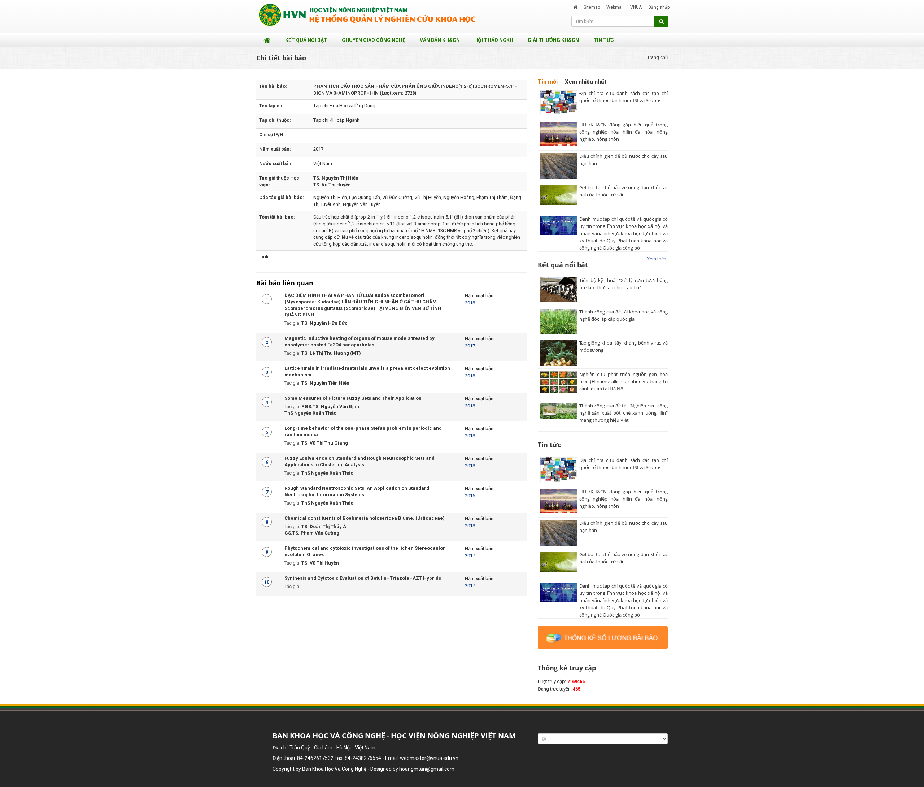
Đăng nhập (659, 7)
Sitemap (592, 7)
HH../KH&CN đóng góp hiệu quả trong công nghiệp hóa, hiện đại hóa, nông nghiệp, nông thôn (623, 131)
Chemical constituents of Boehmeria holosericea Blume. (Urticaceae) (364, 518)
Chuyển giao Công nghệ (373, 40)
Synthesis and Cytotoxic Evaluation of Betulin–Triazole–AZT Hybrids (362, 578)
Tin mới (548, 81)
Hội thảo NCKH (493, 40)
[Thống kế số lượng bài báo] (603, 637)
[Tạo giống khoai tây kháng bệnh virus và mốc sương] (558, 352)
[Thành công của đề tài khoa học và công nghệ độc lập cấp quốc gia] (558, 321)
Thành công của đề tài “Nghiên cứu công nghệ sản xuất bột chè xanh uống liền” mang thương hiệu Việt (623, 412)
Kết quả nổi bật (306, 40)
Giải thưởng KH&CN (553, 40)
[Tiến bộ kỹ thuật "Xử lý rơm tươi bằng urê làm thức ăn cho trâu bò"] (558, 290)
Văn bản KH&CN (440, 40)
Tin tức (603, 40)
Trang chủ (657, 57)
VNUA (636, 7)
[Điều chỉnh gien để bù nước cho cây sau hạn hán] (558, 166)
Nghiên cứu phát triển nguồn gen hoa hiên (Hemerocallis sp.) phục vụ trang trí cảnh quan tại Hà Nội (623, 381)
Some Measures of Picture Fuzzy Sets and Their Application (353, 398)
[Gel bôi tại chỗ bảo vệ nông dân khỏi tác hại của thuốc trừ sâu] (558, 197)
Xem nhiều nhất (585, 81)
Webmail (615, 7)
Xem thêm (657, 258)
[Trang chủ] (575, 7)
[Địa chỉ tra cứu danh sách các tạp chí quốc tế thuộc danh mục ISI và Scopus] (558, 103)
